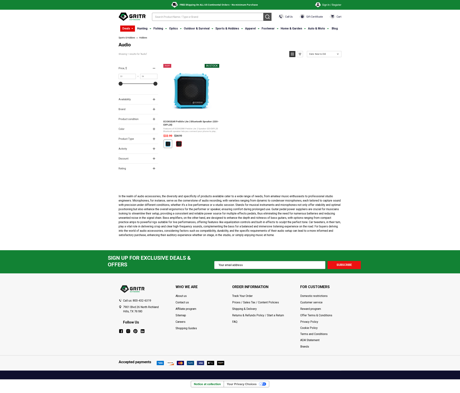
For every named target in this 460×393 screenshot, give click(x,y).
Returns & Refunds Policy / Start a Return (258, 315)
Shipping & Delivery (244, 309)
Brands (304, 346)
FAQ (234, 321)
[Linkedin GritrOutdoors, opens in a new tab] (142, 331)
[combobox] (207, 17)
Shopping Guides (186, 328)
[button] (292, 54)
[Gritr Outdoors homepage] (132, 17)
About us (181, 296)
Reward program (310, 309)
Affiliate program (186, 309)
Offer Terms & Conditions (316, 315)
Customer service (311, 302)
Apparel (250, 28)
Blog (335, 28)
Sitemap (181, 315)
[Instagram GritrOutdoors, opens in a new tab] (128, 331)
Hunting (142, 28)
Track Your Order (242, 296)
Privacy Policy (320, 322)
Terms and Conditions (320, 334)
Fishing (158, 28)
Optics (173, 28)
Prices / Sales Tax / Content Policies (255, 302)
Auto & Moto (316, 28)
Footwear (268, 28)
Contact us (182, 302)
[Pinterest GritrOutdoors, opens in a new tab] (135, 331)
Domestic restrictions (314, 296)
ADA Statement (309, 340)
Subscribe (344, 265)
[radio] (168, 144)
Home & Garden (291, 28)
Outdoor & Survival (197, 28)
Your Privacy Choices (242, 384)
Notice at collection (207, 384)
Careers (180, 321)
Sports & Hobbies (227, 28)
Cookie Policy (320, 328)
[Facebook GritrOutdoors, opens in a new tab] (121, 331)
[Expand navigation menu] (150, 28)
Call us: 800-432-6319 (137, 300)
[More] (132, 28)
